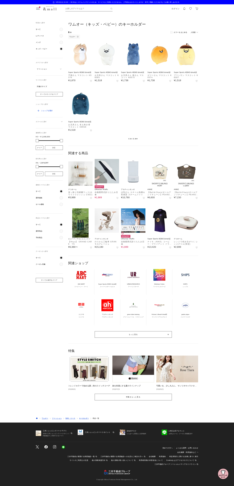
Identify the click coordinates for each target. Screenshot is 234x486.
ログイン (176, 9)
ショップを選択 (47, 111)
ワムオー (45, 418)
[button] (49, 29)
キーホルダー (84, 418)
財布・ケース (70, 418)
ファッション (57, 418)
